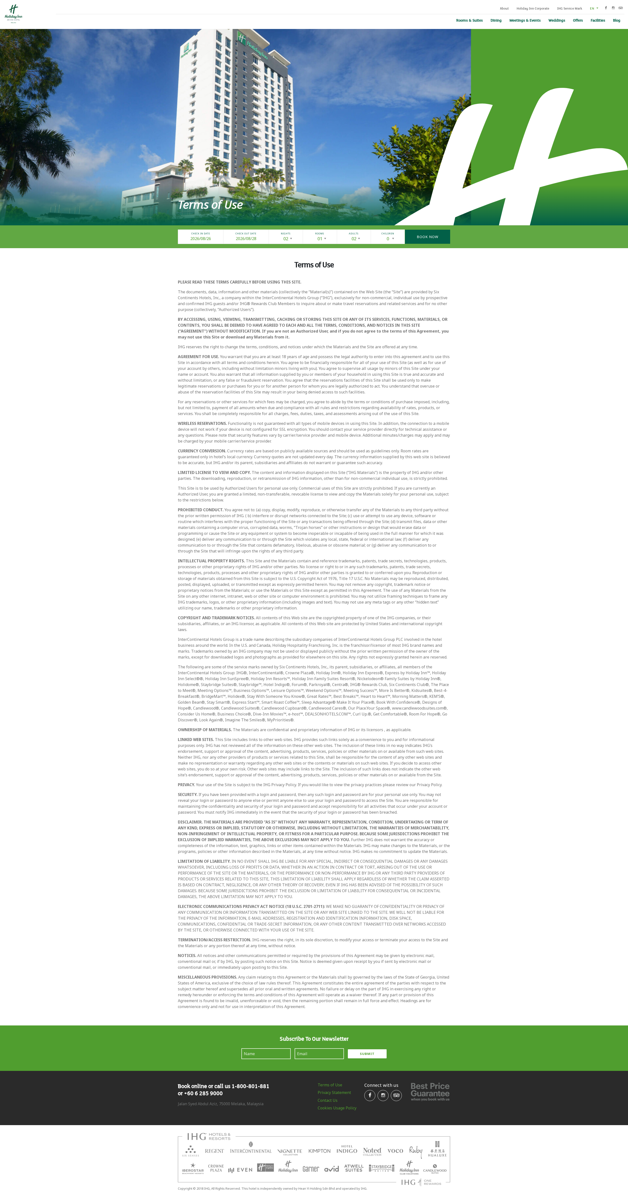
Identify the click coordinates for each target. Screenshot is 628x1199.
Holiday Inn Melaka (13, 14)
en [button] (592, 8)
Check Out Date (246, 233)
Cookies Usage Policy (337, 1108)
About (504, 8)
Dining (496, 20)
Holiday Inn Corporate (533, 8)
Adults (353, 233)
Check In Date (200, 233)
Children (387, 233)
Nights (285, 233)
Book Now (427, 236)
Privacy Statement (334, 1092)
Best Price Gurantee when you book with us (430, 1092)
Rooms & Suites (469, 20)
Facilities (598, 20)
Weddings (557, 20)
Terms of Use (330, 1085)
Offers (578, 20)
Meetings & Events (525, 20)
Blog (616, 20)
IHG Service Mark (569, 8)
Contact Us (328, 1100)
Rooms (319, 233)
